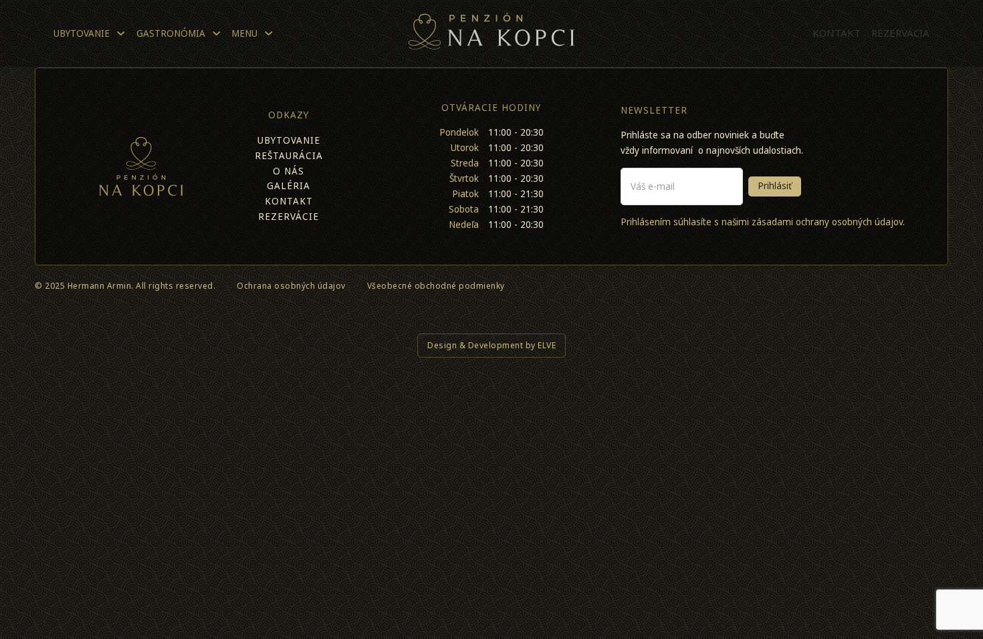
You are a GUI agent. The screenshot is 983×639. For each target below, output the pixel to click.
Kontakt (836, 32)
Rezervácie (288, 217)
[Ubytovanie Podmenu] (121, 33)
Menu (244, 33)
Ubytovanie (81, 33)
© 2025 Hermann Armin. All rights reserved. (125, 285)
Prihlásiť (775, 186)
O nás (288, 171)
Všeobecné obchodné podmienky (436, 285)
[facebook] (915, 288)
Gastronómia (170, 33)
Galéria (288, 186)
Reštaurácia (289, 156)
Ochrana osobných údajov (291, 285)
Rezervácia (900, 32)
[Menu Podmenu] (269, 33)
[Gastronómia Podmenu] (216, 33)
